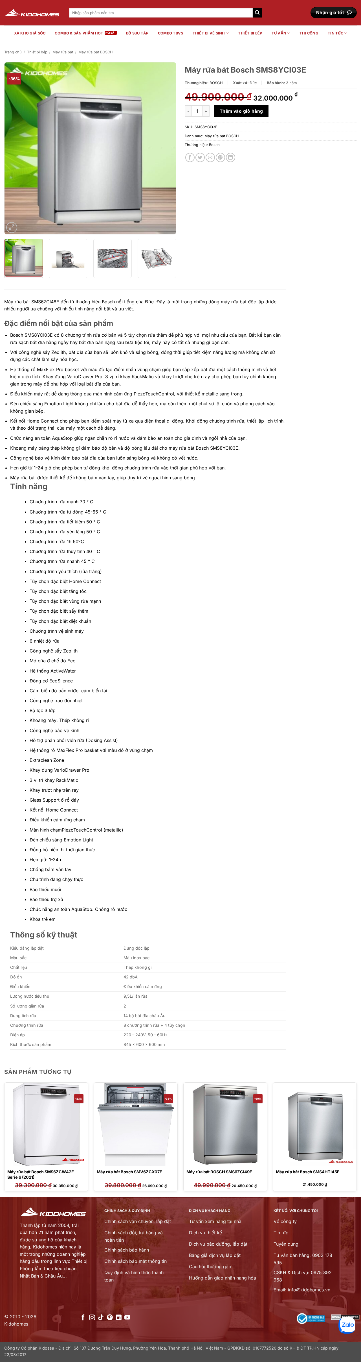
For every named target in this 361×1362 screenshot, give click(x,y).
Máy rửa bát (62, 52)
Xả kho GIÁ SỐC (30, 33)
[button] (11, 227)
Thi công (309, 33)
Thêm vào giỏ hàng (241, 111)
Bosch (214, 145)
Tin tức (335, 33)
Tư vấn (279, 33)
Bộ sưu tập (137, 33)
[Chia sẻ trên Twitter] (200, 157)
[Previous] (15, 148)
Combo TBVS (170, 33)
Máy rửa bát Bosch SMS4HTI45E (308, 1171)
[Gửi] (257, 13)
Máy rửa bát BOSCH (95, 52)
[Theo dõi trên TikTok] (101, 1318)
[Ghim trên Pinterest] (220, 157)
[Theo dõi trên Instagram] (92, 1318)
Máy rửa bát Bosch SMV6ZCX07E (129, 1171)
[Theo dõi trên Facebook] (83, 1318)
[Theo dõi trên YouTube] (127, 1318)
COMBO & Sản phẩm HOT (79, 33)
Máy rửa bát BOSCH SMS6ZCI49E (219, 1171)
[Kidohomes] (32, 13)
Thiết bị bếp (250, 33)
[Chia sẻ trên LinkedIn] (230, 157)
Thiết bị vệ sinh (209, 33)
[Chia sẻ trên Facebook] (190, 157)
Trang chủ (13, 52)
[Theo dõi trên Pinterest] (110, 1318)
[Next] (166, 148)
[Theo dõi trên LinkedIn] (119, 1318)
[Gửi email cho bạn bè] (210, 157)
